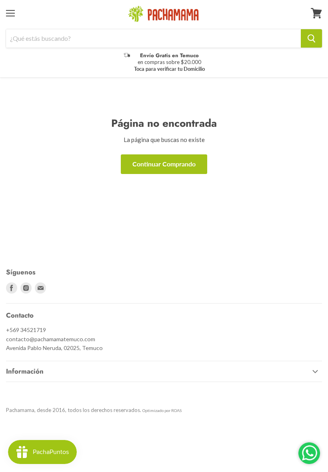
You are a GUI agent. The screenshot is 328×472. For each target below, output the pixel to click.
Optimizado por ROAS (162, 410)
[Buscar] (311, 38)
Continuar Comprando (164, 164)
